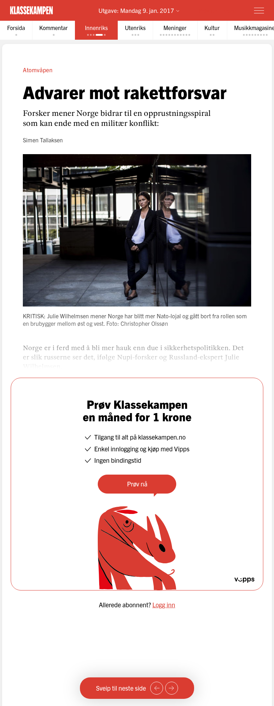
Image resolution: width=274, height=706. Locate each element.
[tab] (16, 30)
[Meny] (259, 10)
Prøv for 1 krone (217, 10)
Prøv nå (137, 484)
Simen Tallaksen (43, 139)
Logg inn (163, 604)
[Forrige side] (156, 688)
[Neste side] (171, 688)
